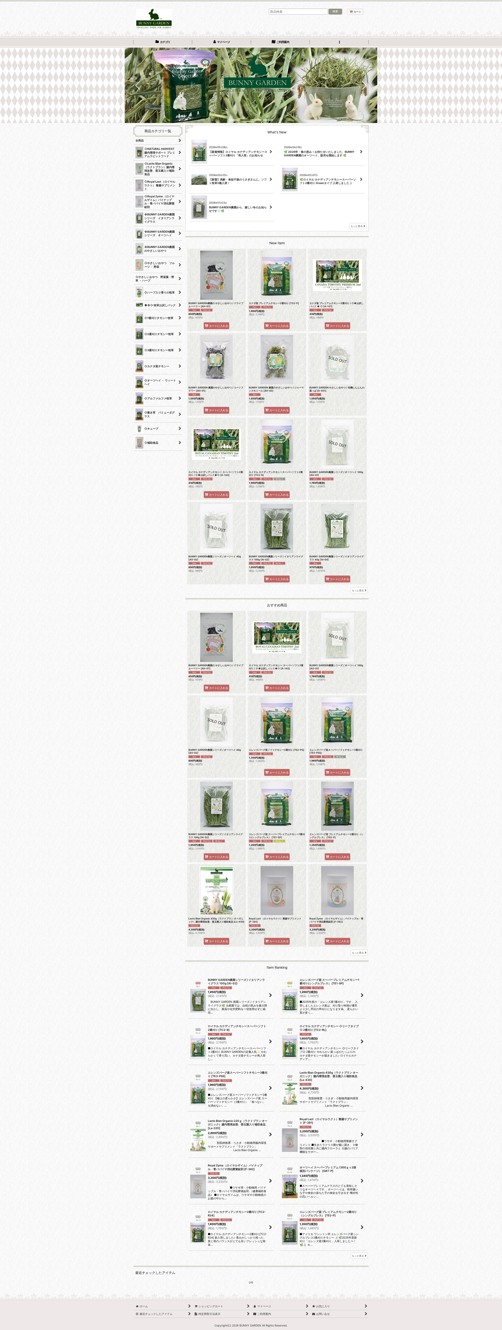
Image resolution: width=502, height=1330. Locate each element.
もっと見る (357, 226)
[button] (339, 42)
